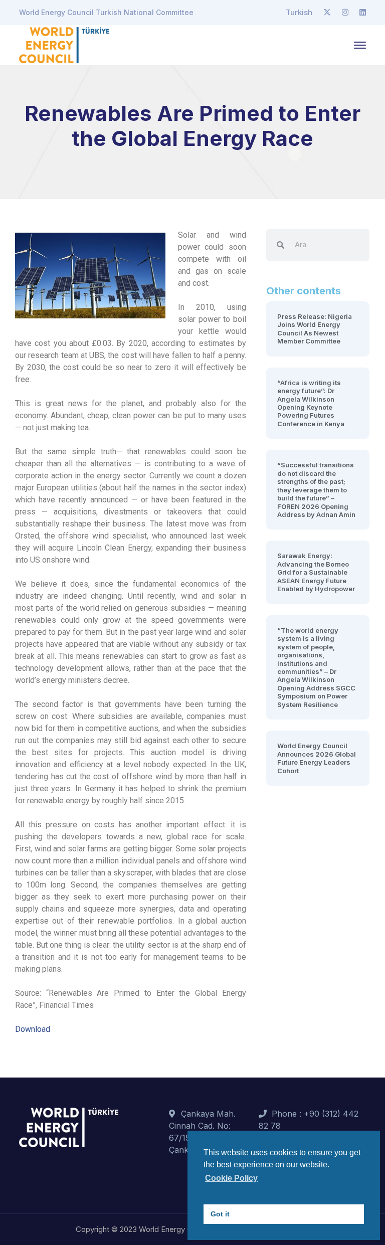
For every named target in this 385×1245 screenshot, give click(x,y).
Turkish (299, 12)
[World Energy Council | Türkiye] (64, 44)
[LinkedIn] (362, 13)
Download (32, 1029)
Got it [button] (220, 1214)
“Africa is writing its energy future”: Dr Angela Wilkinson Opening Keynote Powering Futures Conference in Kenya (310, 403)
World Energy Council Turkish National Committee (106, 12)
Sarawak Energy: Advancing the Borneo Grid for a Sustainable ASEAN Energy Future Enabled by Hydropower (316, 572)
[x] (327, 13)
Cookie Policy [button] (231, 1178)
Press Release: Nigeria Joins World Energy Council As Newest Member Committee (314, 328)
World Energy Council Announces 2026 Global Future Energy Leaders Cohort (316, 758)
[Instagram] (345, 13)
